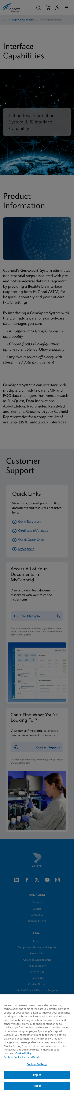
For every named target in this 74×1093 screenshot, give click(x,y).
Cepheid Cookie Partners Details (22, 1057)
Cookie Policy (23, 1053)
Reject (37, 1075)
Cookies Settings (37, 1064)
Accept (37, 1086)
